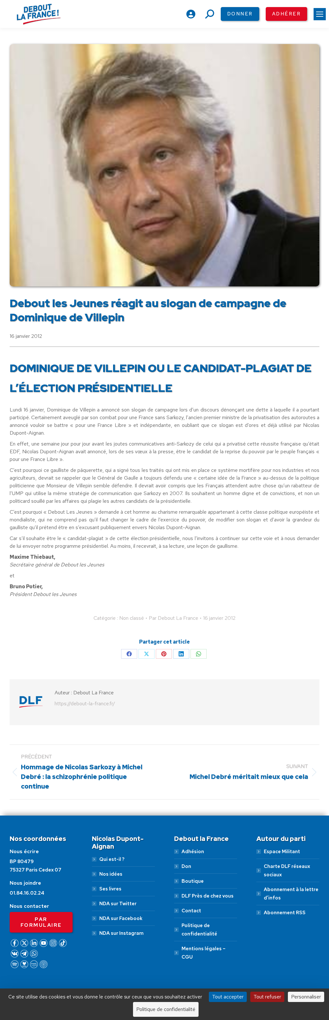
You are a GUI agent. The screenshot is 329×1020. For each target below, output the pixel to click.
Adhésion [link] (193, 851)
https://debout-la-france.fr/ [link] (85, 703)
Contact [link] (191, 910)
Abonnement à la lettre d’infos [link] (291, 893)
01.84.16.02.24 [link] (27, 893)
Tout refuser (267, 996)
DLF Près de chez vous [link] (208, 896)
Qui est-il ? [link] (111, 859)
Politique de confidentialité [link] (199, 929)
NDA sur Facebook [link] (120, 918)
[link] (320, 14)
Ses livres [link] (110, 889)
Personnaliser (306, 996)
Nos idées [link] (110, 874)
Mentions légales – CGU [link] (204, 952)
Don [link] (186, 866)
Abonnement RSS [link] (285, 912)
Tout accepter (228, 996)
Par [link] (173, 618)
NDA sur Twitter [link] (118, 903)
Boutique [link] (193, 881)
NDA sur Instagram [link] (121, 933)
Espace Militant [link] (282, 851)
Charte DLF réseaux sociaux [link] (287, 870)
